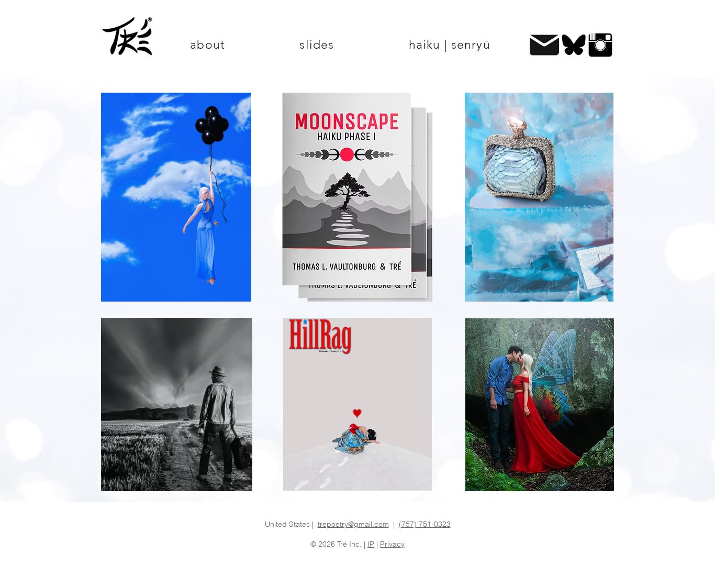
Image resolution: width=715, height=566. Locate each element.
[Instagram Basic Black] (600, 45)
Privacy (392, 544)
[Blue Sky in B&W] (574, 45)
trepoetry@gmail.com (353, 524)
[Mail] (544, 45)
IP (370, 544)
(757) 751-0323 (425, 524)
